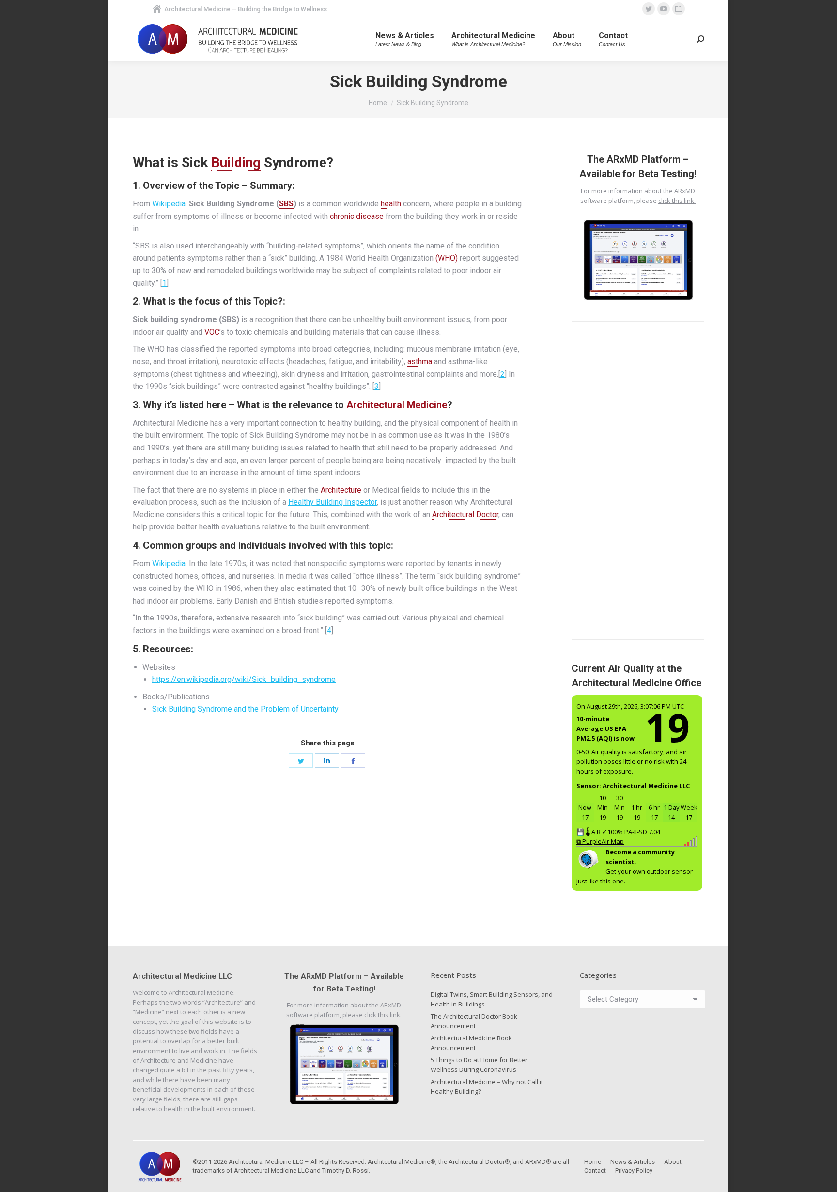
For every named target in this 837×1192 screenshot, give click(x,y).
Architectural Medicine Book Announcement (471, 1043)
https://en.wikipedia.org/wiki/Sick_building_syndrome (244, 679)
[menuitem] (404, 39)
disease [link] (370, 216)
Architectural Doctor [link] (465, 514)
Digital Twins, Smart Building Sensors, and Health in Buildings (492, 999)
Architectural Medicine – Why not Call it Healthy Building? (487, 1086)
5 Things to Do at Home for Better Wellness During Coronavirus (479, 1064)
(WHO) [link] (446, 258)
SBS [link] (286, 203)
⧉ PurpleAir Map (600, 841)
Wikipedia (169, 203)
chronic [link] (342, 216)
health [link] (391, 203)
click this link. (677, 200)
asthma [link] (419, 361)
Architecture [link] (341, 490)
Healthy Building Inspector (332, 502)
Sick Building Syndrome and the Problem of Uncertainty (245, 708)
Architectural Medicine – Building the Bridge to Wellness (245, 9)
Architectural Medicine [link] (396, 405)
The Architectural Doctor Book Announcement (474, 1021)
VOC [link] (211, 332)
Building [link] (236, 162)
